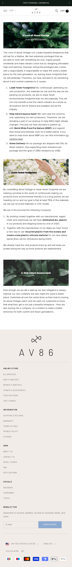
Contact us (9, 457)
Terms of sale (10, 426)
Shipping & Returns (13, 416)
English (48, 544)
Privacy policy (10, 431)
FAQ (5, 467)
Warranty (8, 421)
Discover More (10, 395)
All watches (9, 374)
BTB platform (10, 473)
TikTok (6, 498)
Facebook (8, 488)
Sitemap (7, 437)
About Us (8, 452)
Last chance (9, 401)
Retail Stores (10, 462)
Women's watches (12, 385)
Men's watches (11, 380)
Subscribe (50, 525)
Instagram (8, 493)
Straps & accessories (14, 390)
